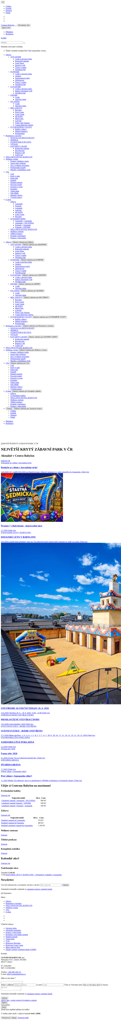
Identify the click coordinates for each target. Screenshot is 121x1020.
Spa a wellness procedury (19, 165)
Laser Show (19, 63)
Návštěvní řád (20, 70)
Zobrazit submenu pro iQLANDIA (32, 291)
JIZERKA (14, 140)
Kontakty (13, 189)
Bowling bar (19, 151)
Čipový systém (20, 68)
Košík (3, 38)
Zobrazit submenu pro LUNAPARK (34, 275)
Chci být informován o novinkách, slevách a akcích (20, 885)
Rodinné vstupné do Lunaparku (13, 820)
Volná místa (14, 191)
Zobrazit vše (5, 461)
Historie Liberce (16, 195)
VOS (8, 941)
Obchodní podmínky (13, 930)
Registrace (9, 34)
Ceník (17, 97)
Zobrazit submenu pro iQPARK (29, 284)
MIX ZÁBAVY (16, 108)
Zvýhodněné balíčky (18, 219)
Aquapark (19, 204)
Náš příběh (14, 193)
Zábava (13, 202)
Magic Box (19, 119)
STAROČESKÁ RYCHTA (20, 142)
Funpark (18, 206)
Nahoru (4, 1003)
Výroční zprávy (16, 197)
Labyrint (18, 121)
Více (7, 363)
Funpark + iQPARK (22, 227)
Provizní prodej (16, 185)
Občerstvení (19, 80)
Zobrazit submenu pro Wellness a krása (33, 350)
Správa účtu (6, 28)
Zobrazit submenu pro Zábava (23, 242)
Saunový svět (20, 65)
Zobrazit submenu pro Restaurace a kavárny (38, 326)
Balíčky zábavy (21, 129)
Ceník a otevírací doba (23, 59)
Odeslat (65, 885)
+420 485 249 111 (14, 972)
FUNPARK (14, 72)
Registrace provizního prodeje (17, 935)
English (8, 8)
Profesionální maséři (18, 168)
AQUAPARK (15, 57)
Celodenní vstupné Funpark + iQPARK (16, 803)
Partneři (13, 180)
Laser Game (19, 114)
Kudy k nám (15, 176)
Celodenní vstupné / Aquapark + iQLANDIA (18, 801)
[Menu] (16, 25)
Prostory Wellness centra (19, 161)
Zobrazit (4, 835)
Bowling (18, 110)
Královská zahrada (22, 148)
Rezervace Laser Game (14, 945)
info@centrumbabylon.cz (16, 974)
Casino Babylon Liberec (24, 125)
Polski (8, 13)
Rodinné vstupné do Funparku (12, 823)
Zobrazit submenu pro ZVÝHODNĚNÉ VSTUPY (49, 317)
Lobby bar (19, 155)
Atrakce (18, 76)
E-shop (8, 391)
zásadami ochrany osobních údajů (39, 889)
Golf (12, 174)
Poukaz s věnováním (18, 238)
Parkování (14, 178)
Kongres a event (16, 187)
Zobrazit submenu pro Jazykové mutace (28, 409)
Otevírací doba (20, 99)
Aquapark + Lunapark (23, 221)
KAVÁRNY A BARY (18, 146)
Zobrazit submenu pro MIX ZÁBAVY (36, 297)
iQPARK (13, 95)
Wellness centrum (17, 232)
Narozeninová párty (22, 78)
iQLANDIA (15, 102)
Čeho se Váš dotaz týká (73, 985)
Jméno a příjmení (7, 985)
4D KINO (19, 116)
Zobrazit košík (23, 1018)
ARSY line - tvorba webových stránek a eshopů (19, 1000)
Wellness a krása (12, 350)
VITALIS (14, 144)
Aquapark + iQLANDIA (24, 223)
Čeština (8, 6)
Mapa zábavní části (13, 947)
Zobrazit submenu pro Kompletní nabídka (26, 391)
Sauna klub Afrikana (18, 163)
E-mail (39, 985)
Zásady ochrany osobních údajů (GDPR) (21, 950)
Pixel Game (19, 112)
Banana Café (20, 153)
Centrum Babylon (7, 25)
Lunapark (18, 208)
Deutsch (9, 11)
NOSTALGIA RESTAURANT (22, 138)
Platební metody (16, 183)
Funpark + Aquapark (23, 225)
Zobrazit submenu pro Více (20, 363)
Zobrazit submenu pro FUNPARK (32, 260)
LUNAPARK (15, 87)
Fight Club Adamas (22, 123)
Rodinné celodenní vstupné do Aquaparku (17, 826)
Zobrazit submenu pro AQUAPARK (34, 245)
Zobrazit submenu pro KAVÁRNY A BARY (43, 337)
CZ (3, 2)
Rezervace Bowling (13, 943)
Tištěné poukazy (16, 234)
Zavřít (4, 1007)
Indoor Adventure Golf (23, 91)
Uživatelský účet (24, 25)
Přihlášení (9, 32)
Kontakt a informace (18, 236)
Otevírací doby (11, 928)
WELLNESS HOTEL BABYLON (23, 229)
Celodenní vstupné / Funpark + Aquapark (16, 806)
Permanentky (20, 134)
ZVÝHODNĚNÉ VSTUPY (21, 127)
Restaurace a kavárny (14, 326)
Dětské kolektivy (21, 131)
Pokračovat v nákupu (9, 1018)
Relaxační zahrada (22, 61)
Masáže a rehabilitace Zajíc (20, 170)
